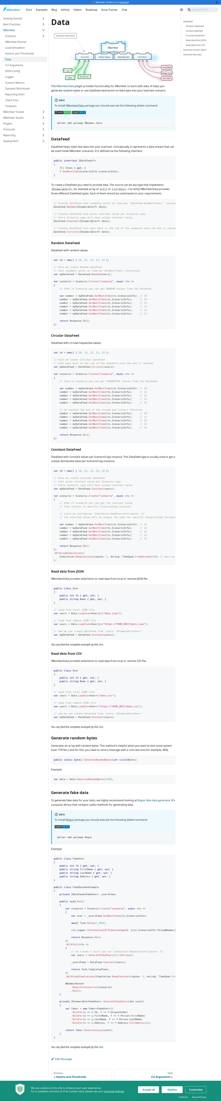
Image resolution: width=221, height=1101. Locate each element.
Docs (29, 10)
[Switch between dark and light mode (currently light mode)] (181, 9)
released (123, 2)
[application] (110, 1091)
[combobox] (202, 9)
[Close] (217, 2)
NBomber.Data (65, 86)
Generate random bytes (194, 49)
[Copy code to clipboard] (168, 122)
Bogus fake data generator (154, 800)
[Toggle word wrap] (165, 203)
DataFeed (188, 21)
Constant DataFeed (195, 35)
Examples (42, 10)
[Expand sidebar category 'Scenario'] (43, 36)
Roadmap (91, 10)
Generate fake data (192, 54)
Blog (54, 10)
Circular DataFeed (194, 30)
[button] (24, 18)
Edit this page (63, 1059)
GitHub (65, 10)
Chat (124, 10)
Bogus (70, 820)
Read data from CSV (195, 45)
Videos (77, 10)
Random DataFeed (195, 26)
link (101, 644)
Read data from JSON (196, 40)
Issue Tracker (109, 10)
